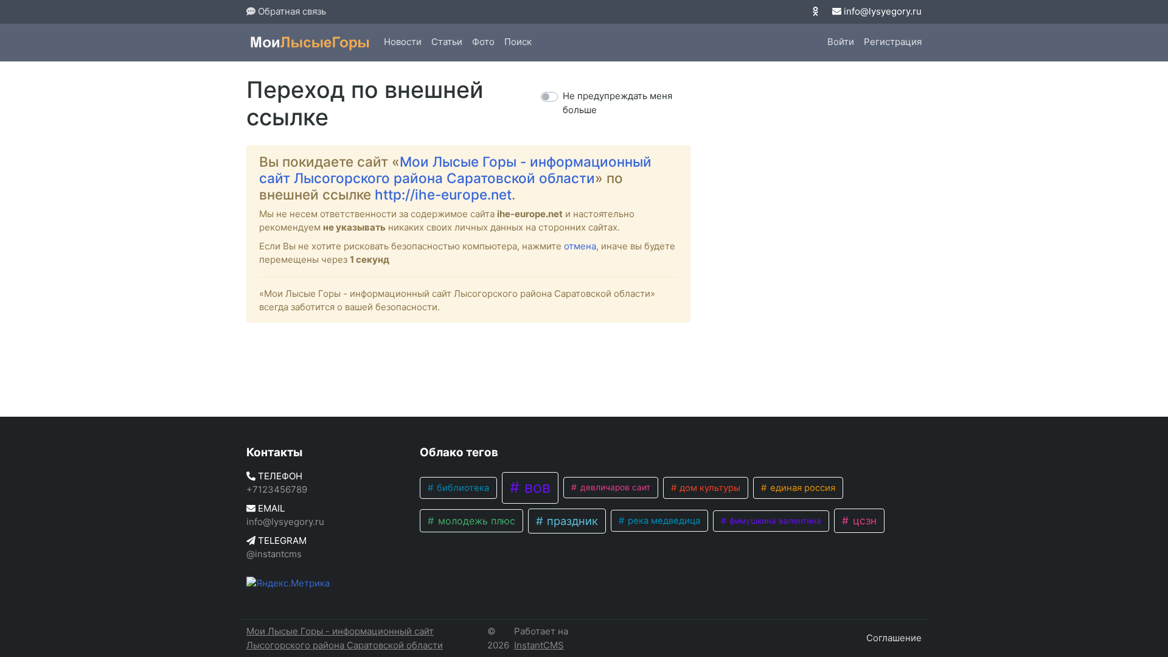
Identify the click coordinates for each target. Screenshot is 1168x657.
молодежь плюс (475, 521)
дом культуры (708, 487)
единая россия (801, 487)
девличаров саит (614, 487)
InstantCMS (539, 645)
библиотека (461, 487)
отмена (580, 246)
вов (535, 487)
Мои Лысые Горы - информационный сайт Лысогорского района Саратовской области (455, 169)
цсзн (863, 520)
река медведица (662, 520)
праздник (571, 520)
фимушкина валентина (774, 521)
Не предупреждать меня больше (617, 103)
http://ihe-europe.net (443, 194)
